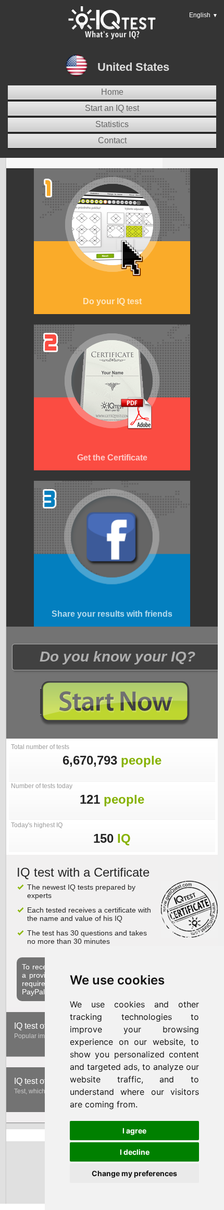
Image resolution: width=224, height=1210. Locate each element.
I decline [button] (135, 1151)
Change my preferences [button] (134, 1173)
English (203, 15)
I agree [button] (134, 1130)
